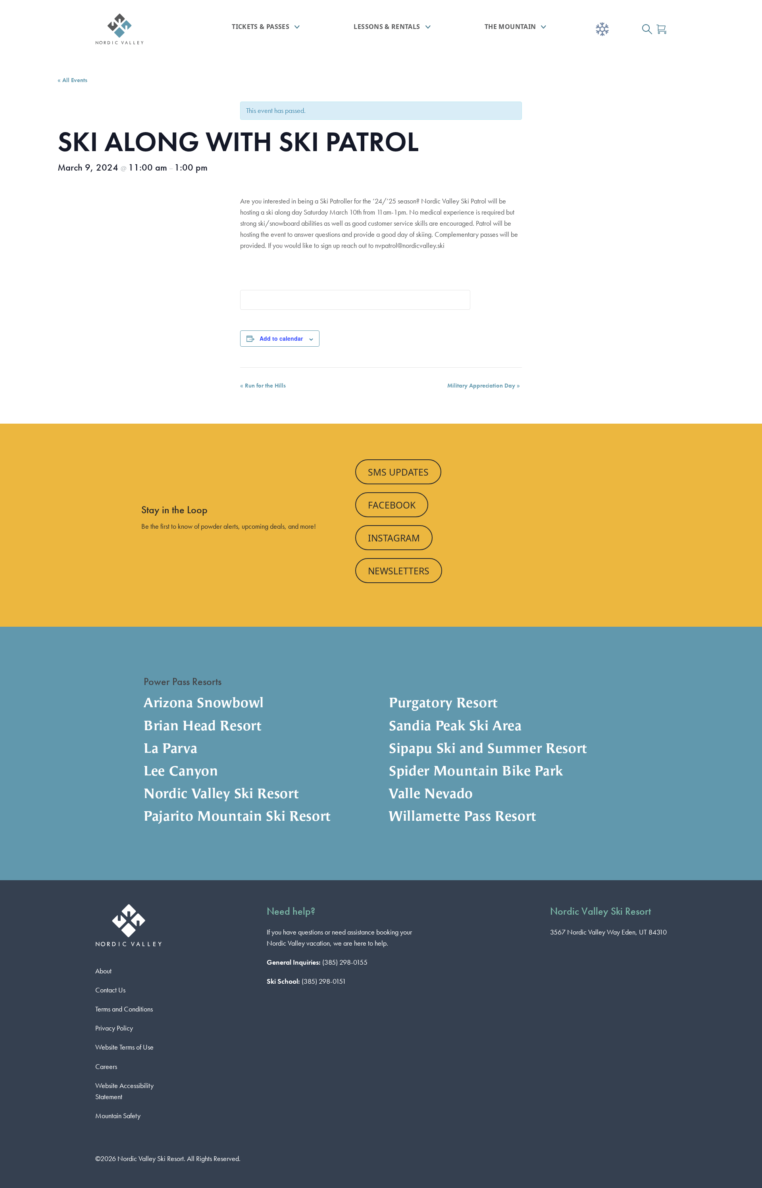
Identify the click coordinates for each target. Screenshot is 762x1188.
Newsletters (398, 570)
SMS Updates (398, 472)
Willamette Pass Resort (463, 817)
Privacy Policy (114, 1028)
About (103, 970)
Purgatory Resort (443, 704)
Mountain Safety (117, 1115)
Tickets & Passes (260, 26)
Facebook (392, 505)
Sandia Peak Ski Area (455, 727)
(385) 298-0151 (324, 981)
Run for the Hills (263, 386)
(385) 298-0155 (345, 962)
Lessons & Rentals (387, 26)
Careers (106, 1066)
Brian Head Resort (203, 727)
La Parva (170, 749)
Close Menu (746, 74)
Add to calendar (281, 338)
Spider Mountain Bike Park (476, 772)
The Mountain (510, 26)
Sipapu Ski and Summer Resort (488, 749)
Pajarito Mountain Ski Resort (237, 817)
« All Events (72, 80)
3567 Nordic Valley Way (608, 932)
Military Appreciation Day (483, 386)
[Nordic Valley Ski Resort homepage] (141, 28)
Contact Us (110, 989)
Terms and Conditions (124, 1008)
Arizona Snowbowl (204, 704)
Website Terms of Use (124, 1047)
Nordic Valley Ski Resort (221, 795)
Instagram (394, 538)
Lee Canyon (181, 772)
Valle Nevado (431, 795)
